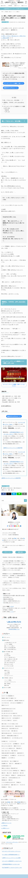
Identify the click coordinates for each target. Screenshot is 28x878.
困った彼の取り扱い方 (7, 711)
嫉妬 (3, 772)
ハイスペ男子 (11, 757)
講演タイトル (4, 489)
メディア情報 (7, 672)
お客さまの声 (7, 673)
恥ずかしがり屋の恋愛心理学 (10, 647)
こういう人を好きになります (8, 782)
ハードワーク (12, 741)
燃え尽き (15, 772)
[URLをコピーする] (24, 494)
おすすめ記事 (16, 718)
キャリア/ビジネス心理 (8, 665)
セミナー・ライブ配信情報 (8, 695)
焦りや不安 (5, 761)
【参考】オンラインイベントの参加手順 (12, 448)
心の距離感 (16, 743)
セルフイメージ (6, 730)
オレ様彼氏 (13, 755)
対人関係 (5, 741)
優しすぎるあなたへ (17, 488)
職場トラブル (17, 746)
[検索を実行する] (25, 500)
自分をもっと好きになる (7, 488)
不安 (9, 787)
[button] (3, 494)
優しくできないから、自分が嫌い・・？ (13, 100)
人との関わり (7, 653)
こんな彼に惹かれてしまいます (10, 642)
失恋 (11, 763)
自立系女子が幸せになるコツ (8, 708)
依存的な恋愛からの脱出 (12, 735)
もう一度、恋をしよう (17, 737)
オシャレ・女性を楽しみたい (10, 657)
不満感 (18, 782)
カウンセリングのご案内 (7, 700)
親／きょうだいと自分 (7, 746)
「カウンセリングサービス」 (12, 842)
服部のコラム (7, 670)
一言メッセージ (7, 637)
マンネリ (22, 784)
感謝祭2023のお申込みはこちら (11, 88)
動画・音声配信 (7, 683)
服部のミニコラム (6, 718)
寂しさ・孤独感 (14, 761)
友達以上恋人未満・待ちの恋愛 (9, 753)
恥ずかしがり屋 (17, 715)
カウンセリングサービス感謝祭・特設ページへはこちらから (14, 385)
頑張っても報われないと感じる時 (10, 659)
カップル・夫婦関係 (8, 644)
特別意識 (4, 787)
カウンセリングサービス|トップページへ (11, 851)
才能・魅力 (14, 730)
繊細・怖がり (14, 784)
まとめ (15, 720)
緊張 (10, 780)
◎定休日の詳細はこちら (14, 629)
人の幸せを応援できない (14, 777)
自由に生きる (18, 726)
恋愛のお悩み (6, 640)
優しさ (12, 489)
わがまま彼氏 (5, 755)
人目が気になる (21, 775)
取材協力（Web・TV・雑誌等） (9, 698)
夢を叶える (5, 728)
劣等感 (13, 775)
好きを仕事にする (14, 728)
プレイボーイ (21, 755)
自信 (9, 489)
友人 (22, 743)
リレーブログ (5, 702)
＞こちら (12, 611)
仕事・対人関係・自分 (8, 651)
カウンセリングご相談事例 (16, 702)
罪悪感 (23, 770)
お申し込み (7, 111)
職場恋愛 (4, 757)
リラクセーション (17, 733)
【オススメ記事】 (7, 687)
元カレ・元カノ (6, 750)
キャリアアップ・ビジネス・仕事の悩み (10, 770)
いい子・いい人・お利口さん (8, 748)
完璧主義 (4, 780)
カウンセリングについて (9, 668)
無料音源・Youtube (19, 700)
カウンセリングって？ (8, 675)
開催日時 (7, 110)
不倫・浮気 (14, 750)
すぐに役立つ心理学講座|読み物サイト (11, 854)
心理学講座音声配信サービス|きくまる (11, 864)
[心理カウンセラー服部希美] (14, 2)
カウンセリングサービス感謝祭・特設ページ (13, 83)
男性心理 (19, 748)
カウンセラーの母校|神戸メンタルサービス (12, 861)
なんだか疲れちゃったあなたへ (10, 660)
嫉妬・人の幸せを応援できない (10, 649)
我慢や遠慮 (18, 763)
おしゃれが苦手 (6, 784)
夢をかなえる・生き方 (8, 664)
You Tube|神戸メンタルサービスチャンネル (12, 867)
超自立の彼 (20, 753)
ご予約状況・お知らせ (8, 678)
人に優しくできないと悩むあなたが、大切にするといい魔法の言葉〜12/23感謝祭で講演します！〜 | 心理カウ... (17, 64)
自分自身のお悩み (6, 765)
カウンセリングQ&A (6, 720)
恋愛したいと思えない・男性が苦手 (9, 768)
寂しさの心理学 (7, 655)
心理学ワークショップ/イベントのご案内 (11, 857)
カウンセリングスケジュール (10, 681)
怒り (22, 772)
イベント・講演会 (5, 22)
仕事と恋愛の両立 (6, 737)
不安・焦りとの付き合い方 (9, 662)
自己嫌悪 (5, 763)
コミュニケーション (6, 743)
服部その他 (6, 685)
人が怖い (4, 777)
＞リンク (12, 606)
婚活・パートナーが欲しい (9, 645)
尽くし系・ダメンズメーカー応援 (9, 713)
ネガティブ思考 (6, 775)
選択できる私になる (6, 733)
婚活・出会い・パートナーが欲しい (10, 723)
